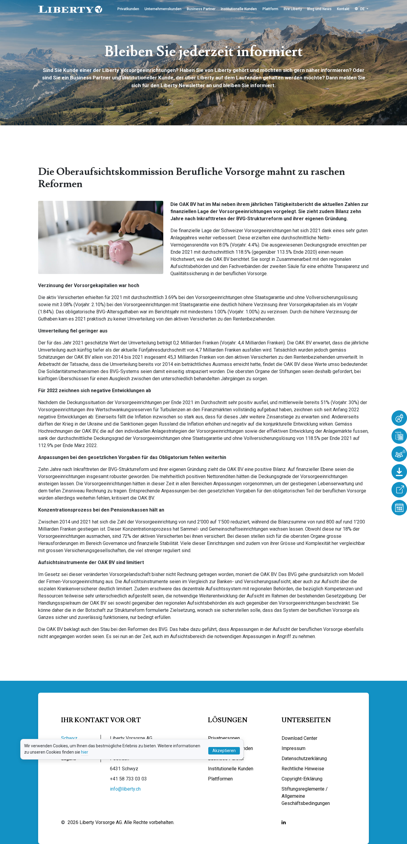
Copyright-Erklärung (302, 779)
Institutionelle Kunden (239, 9)
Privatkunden (128, 9)
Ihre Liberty (293, 9)
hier (84, 752)
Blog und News (319, 9)
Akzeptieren (224, 750)
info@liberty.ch (125, 789)
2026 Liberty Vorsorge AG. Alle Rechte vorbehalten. (121, 822)
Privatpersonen (224, 738)
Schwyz (69, 738)
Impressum (293, 748)
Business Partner (201, 9)
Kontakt (343, 9)
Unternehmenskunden (163, 9)
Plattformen (220, 779)
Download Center (299, 738)
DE (362, 9)
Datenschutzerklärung (304, 758)
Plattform (270, 9)
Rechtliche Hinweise (303, 768)
